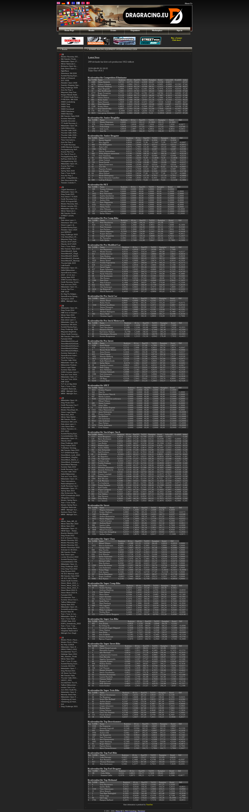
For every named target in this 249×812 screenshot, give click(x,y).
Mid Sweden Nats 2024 (70, 336)
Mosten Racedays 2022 (70, 547)
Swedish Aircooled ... (69, 121)
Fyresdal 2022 (66, 595)
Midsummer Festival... (69, 365)
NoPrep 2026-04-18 (69, 159)
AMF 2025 (65, 292)
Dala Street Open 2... (69, 68)
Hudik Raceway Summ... (70, 282)
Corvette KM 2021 (68, 666)
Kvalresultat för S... (68, 407)
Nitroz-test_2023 (67, 415)
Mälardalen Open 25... (70, 164)
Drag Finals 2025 (67, 194)
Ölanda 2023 (66, 441)
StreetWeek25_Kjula (69, 251)
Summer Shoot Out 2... (70, 600)
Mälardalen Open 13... (70, 488)
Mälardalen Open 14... (70, 479)
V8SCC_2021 (66, 680)
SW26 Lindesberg (68, 102)
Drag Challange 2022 (69, 566)
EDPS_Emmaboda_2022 (71, 623)
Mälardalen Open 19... (70, 322)
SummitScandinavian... (70, 609)
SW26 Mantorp (67, 114)
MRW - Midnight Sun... (69, 301)
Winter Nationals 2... (69, 64)
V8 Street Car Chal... (69, 673)
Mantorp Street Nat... (69, 694)
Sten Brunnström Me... (70, 180)
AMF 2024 (65, 382)
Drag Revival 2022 (68, 571)
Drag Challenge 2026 (69, 88)
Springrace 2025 (67, 299)
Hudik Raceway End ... (70, 199)
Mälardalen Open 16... (70, 400)
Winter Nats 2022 (68, 526)
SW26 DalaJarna (67, 111)
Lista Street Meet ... (68, 426)
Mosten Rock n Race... (70, 640)
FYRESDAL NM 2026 (69, 99)
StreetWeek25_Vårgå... (70, 253)
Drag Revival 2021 (68, 671)
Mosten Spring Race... (69, 500)
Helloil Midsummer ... (69, 128)
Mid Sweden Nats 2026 (70, 116)
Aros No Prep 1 (67, 175)
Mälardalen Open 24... (70, 192)
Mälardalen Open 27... (70, 61)
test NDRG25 (66, 232)
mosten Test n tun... (69, 687)
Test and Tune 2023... (69, 476)
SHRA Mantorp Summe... (70, 147)
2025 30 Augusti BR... (69, 201)
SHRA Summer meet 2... (70, 372)
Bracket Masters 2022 (69, 533)
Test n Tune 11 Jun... (69, 614)
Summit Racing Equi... (69, 76)
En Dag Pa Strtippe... (69, 294)
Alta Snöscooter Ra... (69, 493)
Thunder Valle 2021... (69, 678)
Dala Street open (67, 554)
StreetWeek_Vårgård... (70, 457)
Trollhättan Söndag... (69, 448)
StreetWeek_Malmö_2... (70, 460)
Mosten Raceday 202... (70, 57)
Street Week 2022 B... (69, 593)
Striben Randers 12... (69, 429)
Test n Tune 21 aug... (69, 661)
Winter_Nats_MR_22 (69, 521)
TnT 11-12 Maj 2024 (69, 384)
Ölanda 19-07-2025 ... (69, 242)
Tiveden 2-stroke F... (69, 183)
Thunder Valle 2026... (69, 130)
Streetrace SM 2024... (69, 324)
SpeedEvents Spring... (70, 296)
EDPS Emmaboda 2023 (70, 495)
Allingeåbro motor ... (69, 498)
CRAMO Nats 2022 (68, 621)
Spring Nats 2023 (68, 491)
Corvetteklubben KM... (69, 436)
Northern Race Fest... (69, 512)
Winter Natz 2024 (68, 315)
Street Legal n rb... (68, 225)
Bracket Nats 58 (67, 612)
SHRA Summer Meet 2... (70, 280)
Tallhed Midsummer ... (69, 602)
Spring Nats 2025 (68, 277)
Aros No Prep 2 (67, 142)
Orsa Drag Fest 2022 (69, 569)
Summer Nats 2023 (68, 467)
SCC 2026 (65, 80)
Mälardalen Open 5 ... (69, 697)
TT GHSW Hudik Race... (70, 97)
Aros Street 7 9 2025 (69, 197)
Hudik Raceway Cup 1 (69, 486)
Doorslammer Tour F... (69, 652)
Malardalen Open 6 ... (69, 692)
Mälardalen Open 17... (70, 377)
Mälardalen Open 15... (70, 438)
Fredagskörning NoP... (69, 149)
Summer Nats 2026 (68, 137)
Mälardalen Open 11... (69, 564)
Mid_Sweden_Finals (69, 656)
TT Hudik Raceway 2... (70, 123)
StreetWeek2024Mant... (70, 351)
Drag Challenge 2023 (69, 443)
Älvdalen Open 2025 (69, 230)
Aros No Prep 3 (67, 90)
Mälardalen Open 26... (70, 126)
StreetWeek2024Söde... (70, 344)
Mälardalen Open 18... (70, 363)
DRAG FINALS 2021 (69, 649)
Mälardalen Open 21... (70, 287)
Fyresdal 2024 (66, 339)
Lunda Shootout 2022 (69, 557)
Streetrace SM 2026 (69, 73)
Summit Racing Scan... (70, 664)
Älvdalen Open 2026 (69, 83)
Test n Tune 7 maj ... (69, 626)
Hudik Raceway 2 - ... (69, 358)
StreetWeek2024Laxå (69, 341)
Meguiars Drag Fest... (69, 92)
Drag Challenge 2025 (69, 234)
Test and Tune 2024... (69, 374)
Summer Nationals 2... (69, 353)
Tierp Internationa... (68, 140)
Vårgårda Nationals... (69, 389)
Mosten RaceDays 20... (70, 410)
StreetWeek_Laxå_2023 (70, 455)
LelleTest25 (65, 265)
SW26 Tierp (65, 104)
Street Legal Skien (68, 367)
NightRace (65, 71)
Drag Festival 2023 (68, 445)
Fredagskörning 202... (69, 161)
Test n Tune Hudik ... (69, 173)
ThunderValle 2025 (68, 263)
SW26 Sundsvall (67, 109)
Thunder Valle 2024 (68, 360)
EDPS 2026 (65, 168)
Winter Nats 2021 (68, 659)
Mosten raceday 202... (70, 206)
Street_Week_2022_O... (70, 585)
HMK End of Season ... (70, 313)
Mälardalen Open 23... (70, 208)
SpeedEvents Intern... (69, 272)
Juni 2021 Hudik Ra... (69, 690)
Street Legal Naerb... (69, 412)
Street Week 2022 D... (69, 590)
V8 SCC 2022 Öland (69, 578)
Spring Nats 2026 (68, 171)
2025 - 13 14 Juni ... (69, 275)
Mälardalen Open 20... (70, 308)
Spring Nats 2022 (68, 604)
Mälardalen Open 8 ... (69, 647)
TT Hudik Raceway (68, 145)
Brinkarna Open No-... (69, 66)
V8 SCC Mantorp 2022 (70, 574)
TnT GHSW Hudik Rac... (70, 453)
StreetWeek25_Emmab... (71, 258)
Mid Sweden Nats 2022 (70, 576)
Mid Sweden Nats (68, 675)
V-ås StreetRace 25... (69, 237)
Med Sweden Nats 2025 (70, 249)
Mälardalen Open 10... (70, 607)
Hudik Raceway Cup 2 (69, 469)
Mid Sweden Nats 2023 (70, 450)
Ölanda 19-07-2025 (68, 244)
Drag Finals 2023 (67, 403)
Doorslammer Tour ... (69, 597)
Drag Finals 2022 (67, 535)
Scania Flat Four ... (68, 166)
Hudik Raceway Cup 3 (69, 405)
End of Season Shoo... (70, 538)
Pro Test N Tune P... (69, 154)
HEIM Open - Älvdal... (69, 531)
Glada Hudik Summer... (70, 334)
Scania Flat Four (67, 152)
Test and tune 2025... (69, 284)
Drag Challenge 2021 (69, 706)
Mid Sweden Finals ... (69, 59)
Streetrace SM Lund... (69, 223)
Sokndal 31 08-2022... (70, 550)
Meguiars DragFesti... (69, 332)
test (62, 704)
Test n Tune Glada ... (69, 246)
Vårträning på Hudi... (69, 699)
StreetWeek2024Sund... (70, 346)
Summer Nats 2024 (68, 370)
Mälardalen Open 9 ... (69, 616)
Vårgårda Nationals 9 (69, 631)
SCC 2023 (65, 431)
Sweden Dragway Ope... (70, 85)
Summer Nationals (68, 118)
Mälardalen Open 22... (70, 268)
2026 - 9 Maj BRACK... (70, 178)
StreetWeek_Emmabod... (71, 462)
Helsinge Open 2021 (69, 654)
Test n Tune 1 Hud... (69, 386)
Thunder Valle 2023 (68, 472)
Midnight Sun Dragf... (69, 633)
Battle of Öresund (68, 78)
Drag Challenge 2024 (69, 329)
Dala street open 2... (69, 220)
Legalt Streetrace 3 (68, 189)
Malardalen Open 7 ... (69, 668)
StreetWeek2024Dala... (70, 348)
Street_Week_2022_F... (70, 588)
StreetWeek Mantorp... (70, 464)
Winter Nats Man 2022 (69, 524)
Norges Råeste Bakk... (70, 95)
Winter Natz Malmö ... (69, 417)
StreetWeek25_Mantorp (70, 261)
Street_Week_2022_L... (70, 583)
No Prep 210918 (67, 645)
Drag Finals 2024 (67, 310)
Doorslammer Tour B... (69, 683)
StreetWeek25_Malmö (69, 256)
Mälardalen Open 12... (70, 528)
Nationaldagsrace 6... (69, 483)
